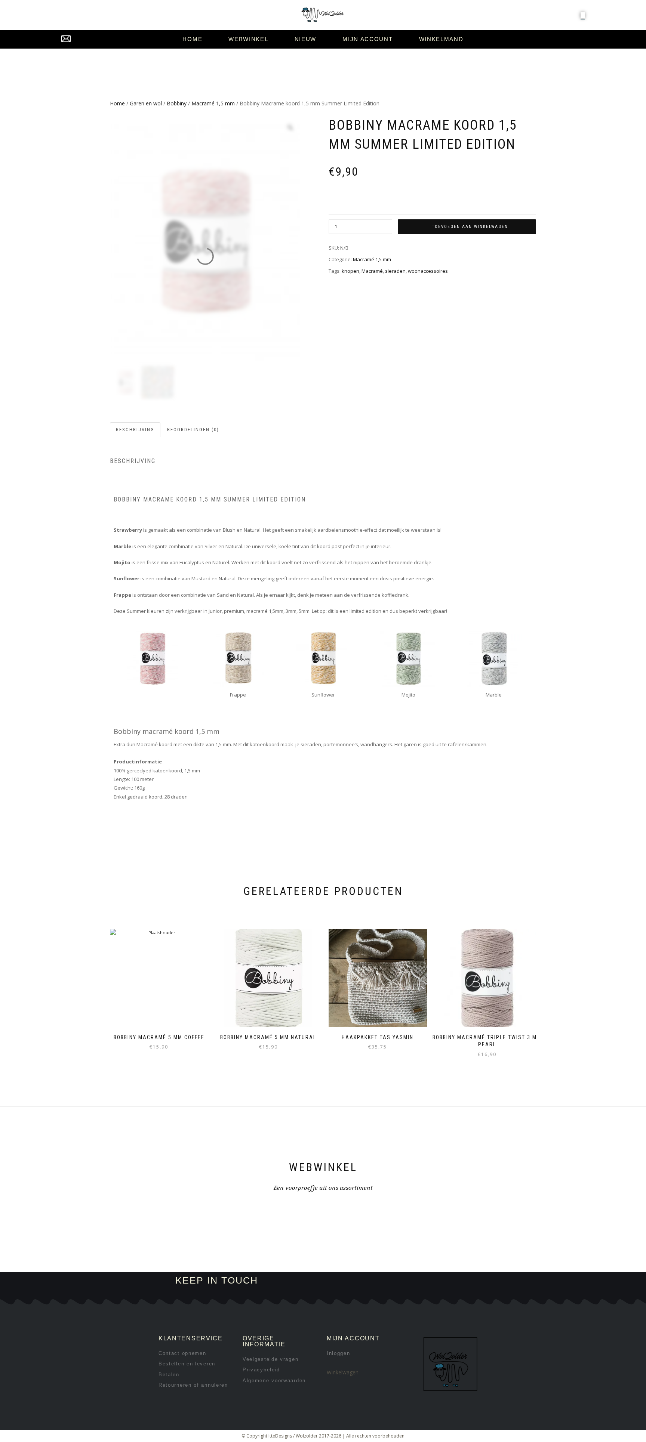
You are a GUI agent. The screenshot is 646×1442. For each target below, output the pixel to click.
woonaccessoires (428, 271)
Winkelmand (441, 39)
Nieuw (306, 39)
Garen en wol (146, 103)
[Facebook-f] (364, 1281)
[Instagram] (389, 1281)
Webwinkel (248, 39)
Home (192, 39)
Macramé (372, 271)
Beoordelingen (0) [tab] (193, 429)
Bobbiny (177, 103)
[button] (583, 15)
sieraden (395, 271)
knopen (350, 271)
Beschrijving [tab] (135, 429)
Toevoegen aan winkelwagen (470, 226)
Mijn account (367, 39)
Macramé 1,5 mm (213, 103)
